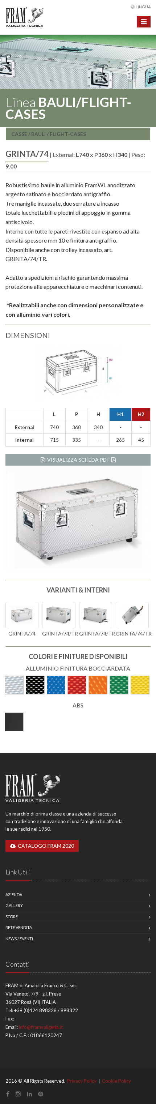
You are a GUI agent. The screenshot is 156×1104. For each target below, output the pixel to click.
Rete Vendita (18, 927)
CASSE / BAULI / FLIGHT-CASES (48, 134)
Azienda (13, 894)
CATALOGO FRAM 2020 (45, 846)
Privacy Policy (82, 1081)
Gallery (14, 905)
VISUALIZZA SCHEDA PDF (78, 460)
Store (11, 916)
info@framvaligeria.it (41, 1027)
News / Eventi (19, 938)
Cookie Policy (116, 1081)
